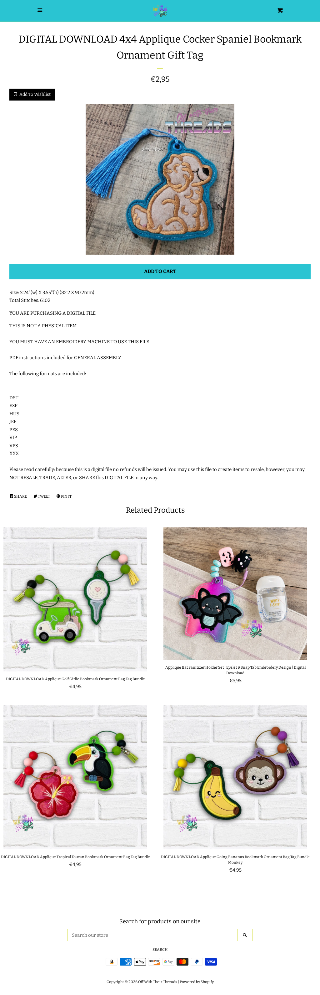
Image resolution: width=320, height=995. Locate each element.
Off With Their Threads (157, 982)
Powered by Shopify (197, 982)
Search (160, 949)
